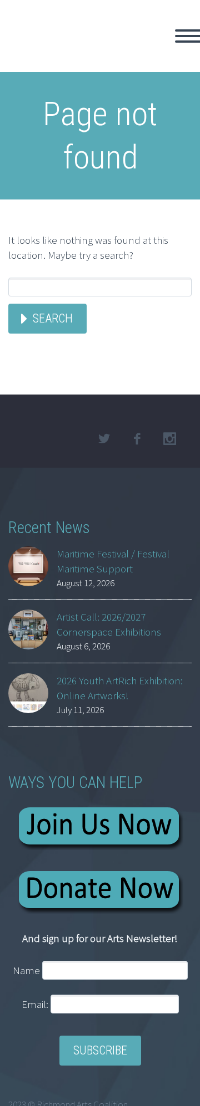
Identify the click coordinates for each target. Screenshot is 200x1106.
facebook (136, 439)
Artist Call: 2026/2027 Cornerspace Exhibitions (109, 624)
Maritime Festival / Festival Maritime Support (113, 561)
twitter (104, 439)
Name (26, 970)
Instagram (169, 439)
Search (53, 318)
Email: (36, 1004)
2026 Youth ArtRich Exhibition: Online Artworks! (120, 688)
